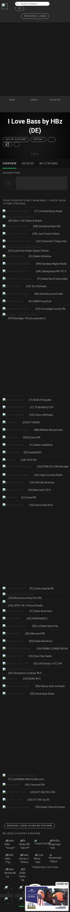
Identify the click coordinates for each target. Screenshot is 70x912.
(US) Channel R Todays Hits (51, 241)
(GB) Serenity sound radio (48, 293)
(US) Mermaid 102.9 (39, 490)
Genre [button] (34, 100)
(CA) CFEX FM (28, 460)
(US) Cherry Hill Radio (41, 414)
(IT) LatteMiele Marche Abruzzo (26, 779)
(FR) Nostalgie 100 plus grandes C (27, 318)
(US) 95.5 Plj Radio (36, 286)
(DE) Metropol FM (35, 633)
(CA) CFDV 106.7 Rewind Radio (25, 605)
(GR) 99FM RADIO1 (37, 618)
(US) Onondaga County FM (50, 308)
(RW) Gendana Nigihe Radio (51, 263)
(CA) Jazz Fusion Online (45, 233)
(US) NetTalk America (42, 482)
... (52, 139)
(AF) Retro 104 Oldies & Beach (25, 220)
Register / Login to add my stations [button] (29, 826)
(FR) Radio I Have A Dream (50, 807)
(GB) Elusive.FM (31, 437)
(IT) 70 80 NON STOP (41, 407)
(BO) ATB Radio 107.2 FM (48, 663)
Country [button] (55, 100)
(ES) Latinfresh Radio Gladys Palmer (28, 250)
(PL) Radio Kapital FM (41, 588)
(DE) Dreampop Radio (42, 693)
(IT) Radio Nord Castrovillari (52, 278)
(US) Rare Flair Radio (40, 656)
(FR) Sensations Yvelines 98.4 (24, 673)
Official (38, 139)
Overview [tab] (9, 163)
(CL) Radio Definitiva (40, 256)
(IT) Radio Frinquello (40, 399)
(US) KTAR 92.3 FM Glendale (53, 466)
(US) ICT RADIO (31, 422)
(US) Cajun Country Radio (48, 475)
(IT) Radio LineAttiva (40, 444)
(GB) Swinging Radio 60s (47, 226)
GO (19, 8)
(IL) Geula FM (28, 497)
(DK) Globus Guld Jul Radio (50, 686)
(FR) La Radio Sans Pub (45, 626)
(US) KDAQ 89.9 (32, 678)
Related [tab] (28, 163)
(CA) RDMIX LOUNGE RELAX (52, 648)
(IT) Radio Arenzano (40, 611)
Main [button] (12, 100)
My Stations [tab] (49, 163)
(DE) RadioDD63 (32, 452)
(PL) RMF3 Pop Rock (40, 301)
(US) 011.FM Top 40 (38, 799)
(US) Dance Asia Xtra (41, 505)
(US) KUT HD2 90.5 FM (42, 792)
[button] (35, 16)
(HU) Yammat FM (35, 784)
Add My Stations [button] (16, 139)
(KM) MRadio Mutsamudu (48, 429)
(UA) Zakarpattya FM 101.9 (51, 271)
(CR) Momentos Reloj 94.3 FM (24, 598)
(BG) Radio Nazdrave (40, 641)
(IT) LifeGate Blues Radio (48, 211)
